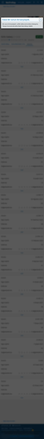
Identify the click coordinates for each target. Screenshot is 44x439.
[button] (40, 19)
